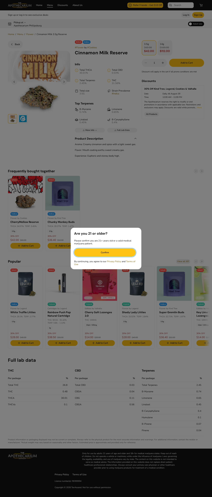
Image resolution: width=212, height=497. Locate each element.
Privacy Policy (114, 261)
